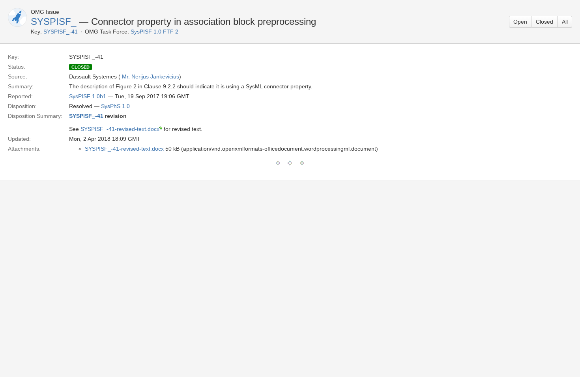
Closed (544, 22)
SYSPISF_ (53, 21)
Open (520, 22)
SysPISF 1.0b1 (87, 96)
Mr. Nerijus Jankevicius (150, 76)
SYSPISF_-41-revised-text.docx (119, 129)
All (565, 22)
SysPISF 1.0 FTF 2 (154, 31)
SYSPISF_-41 (60, 31)
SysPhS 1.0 (115, 106)
